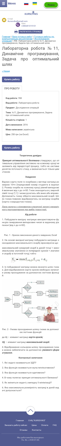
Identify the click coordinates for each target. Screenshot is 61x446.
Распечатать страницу (30, 32)
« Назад (6, 71)
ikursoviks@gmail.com (18, 21)
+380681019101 (28, 25)
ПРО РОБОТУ (12, 88)
